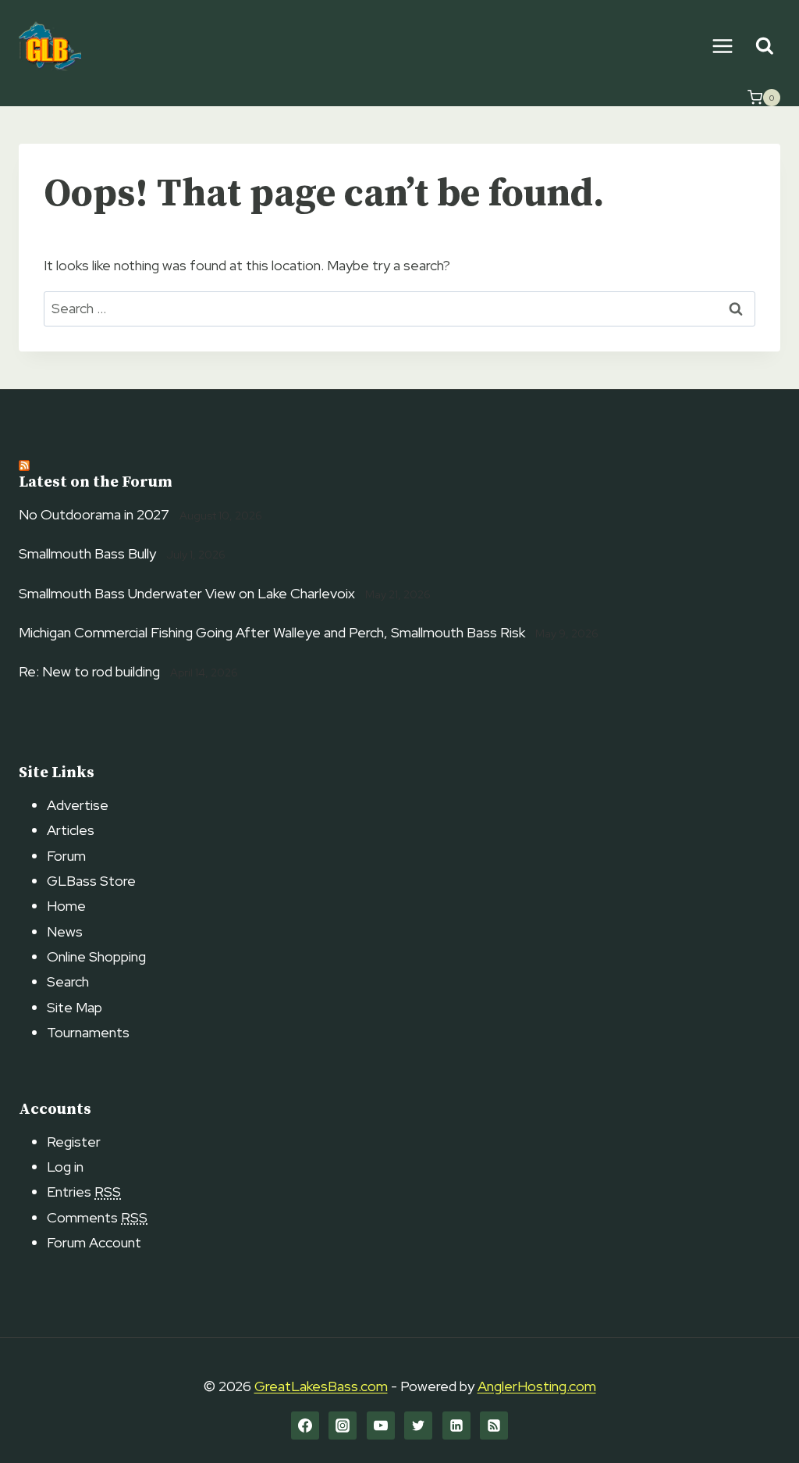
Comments (97, 1217)
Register (74, 1142)
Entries (84, 1192)
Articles (70, 830)
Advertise (77, 805)
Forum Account (94, 1242)
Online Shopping (96, 956)
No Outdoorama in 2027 (94, 514)
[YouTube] (381, 1425)
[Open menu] (722, 46)
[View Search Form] (764, 46)
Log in (65, 1167)
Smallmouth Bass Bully (87, 553)
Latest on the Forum (95, 482)
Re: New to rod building (89, 671)
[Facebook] (305, 1425)
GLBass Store (91, 881)
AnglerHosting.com (537, 1386)
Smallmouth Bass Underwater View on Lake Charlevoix (187, 593)
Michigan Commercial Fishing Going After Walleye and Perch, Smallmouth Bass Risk (272, 632)
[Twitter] (418, 1425)
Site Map (74, 1007)
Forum (66, 856)
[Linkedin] (456, 1425)
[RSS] (494, 1425)
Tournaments (88, 1032)
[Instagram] (342, 1425)
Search (68, 981)
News (65, 931)
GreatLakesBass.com (321, 1386)
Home (66, 906)
